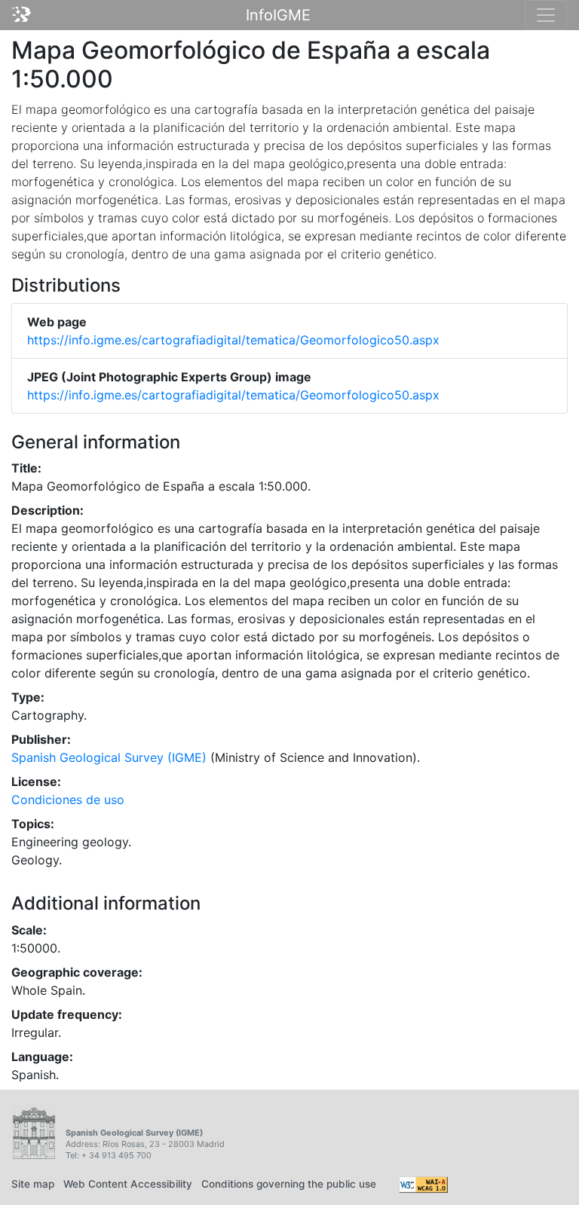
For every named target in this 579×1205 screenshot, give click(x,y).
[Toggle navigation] (546, 15)
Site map (32, 1184)
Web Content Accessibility (127, 1184)
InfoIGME (278, 15)
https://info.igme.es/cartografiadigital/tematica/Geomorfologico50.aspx (233, 339)
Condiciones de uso (67, 799)
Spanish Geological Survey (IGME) (109, 757)
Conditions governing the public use (288, 1184)
